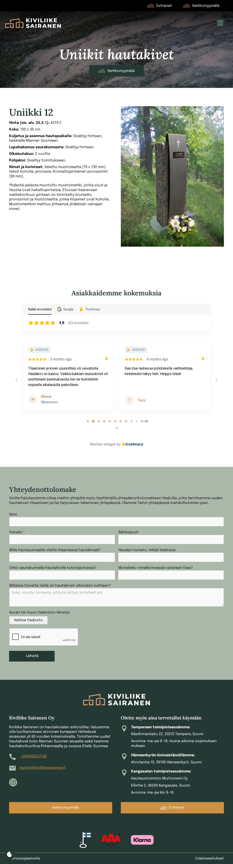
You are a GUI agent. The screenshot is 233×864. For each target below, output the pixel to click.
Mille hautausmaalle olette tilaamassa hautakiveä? (55, 550)
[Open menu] (220, 23)
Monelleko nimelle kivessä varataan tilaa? (155, 568)
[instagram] (13, 782)
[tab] (88, 421)
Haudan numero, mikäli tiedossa (146, 550)
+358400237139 (33, 756)
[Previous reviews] (16, 380)
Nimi (13, 514)
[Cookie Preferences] (10, 854)
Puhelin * (17, 532)
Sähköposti (128, 532)
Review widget (102, 444)
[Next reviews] (216, 380)
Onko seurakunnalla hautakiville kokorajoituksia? (52, 568)
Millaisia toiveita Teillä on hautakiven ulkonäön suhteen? (60, 586)
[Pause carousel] (116, 428)
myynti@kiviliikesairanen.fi (42, 768)
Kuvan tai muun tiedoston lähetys (39, 612)
